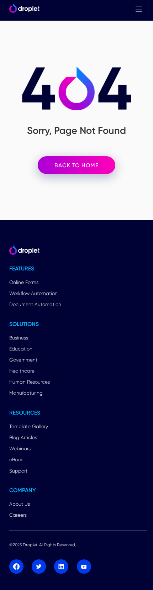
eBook (16, 459)
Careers (18, 515)
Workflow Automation (33, 293)
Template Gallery (28, 426)
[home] (23, 8)
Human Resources (29, 382)
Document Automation (35, 304)
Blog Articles (23, 437)
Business (18, 338)
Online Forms (23, 282)
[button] (139, 9)
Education (20, 349)
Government (23, 360)
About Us (19, 504)
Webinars (20, 448)
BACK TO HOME (76, 165)
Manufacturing (26, 393)
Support (18, 471)
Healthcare (22, 371)
